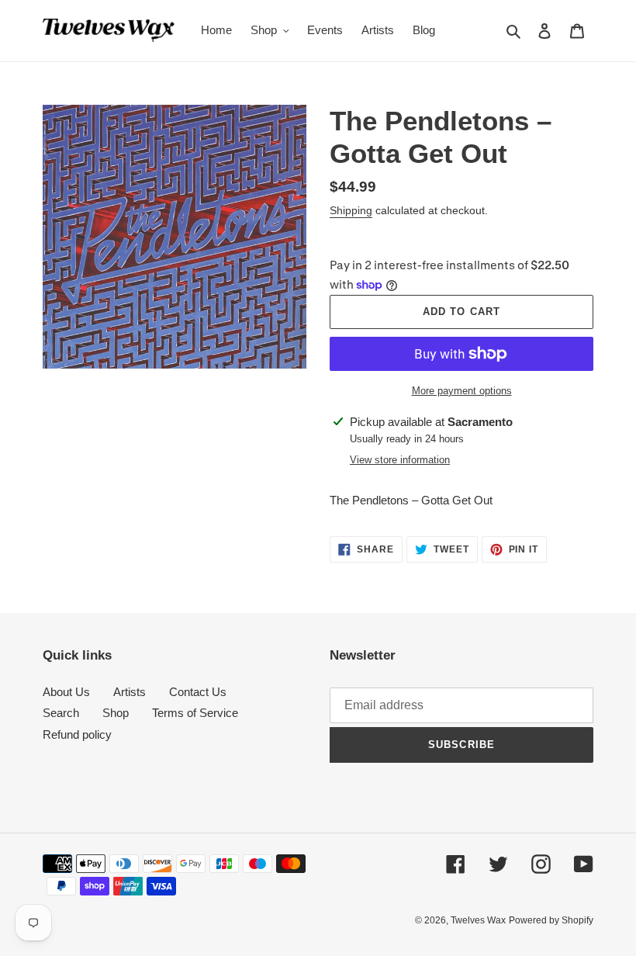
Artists (129, 691)
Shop (115, 712)
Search (61, 712)
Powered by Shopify (551, 920)
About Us (66, 691)
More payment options (462, 391)
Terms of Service (195, 712)
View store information (400, 460)
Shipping (351, 210)
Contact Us (197, 691)
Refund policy (77, 734)
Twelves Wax (478, 920)
